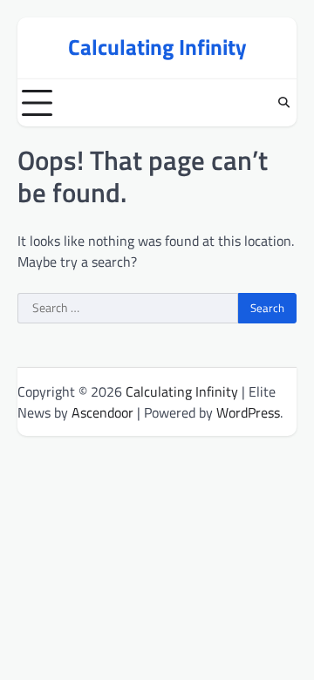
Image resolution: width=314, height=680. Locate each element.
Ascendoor (102, 412)
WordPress (248, 412)
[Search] (283, 103)
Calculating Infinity (157, 47)
